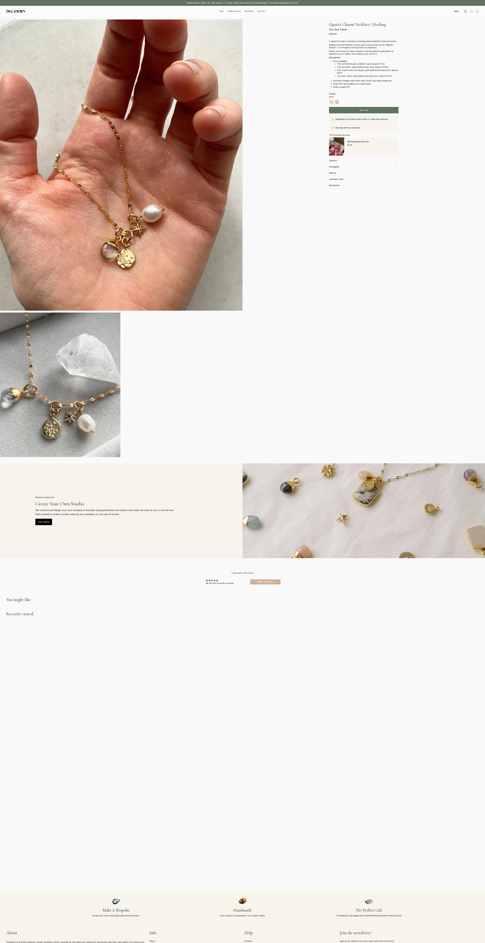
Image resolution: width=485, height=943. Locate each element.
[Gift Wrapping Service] (336, 146)
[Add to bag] (394, 152)
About (152, 941)
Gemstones (334, 185)
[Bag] (477, 11)
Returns (332, 173)
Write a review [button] (265, 582)
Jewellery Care (336, 179)
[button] (222, 11)
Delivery (333, 160)
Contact (248, 941)
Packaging (334, 166)
